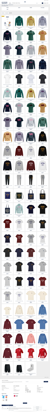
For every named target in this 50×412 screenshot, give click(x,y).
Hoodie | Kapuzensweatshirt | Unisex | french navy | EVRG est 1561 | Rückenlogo (7, 113)
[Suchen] (42, 3)
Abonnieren (46, 381)
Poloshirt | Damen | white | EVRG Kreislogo (31, 84)
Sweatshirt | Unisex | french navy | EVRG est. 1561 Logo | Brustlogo (31, 70)
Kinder (7, 7)
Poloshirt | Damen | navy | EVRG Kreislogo (42, 84)
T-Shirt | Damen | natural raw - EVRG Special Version (42, 301)
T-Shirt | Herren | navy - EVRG (31, 214)
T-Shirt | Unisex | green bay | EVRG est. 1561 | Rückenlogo (31, 113)
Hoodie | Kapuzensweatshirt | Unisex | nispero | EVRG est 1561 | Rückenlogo (31, 99)
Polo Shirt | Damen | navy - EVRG (31, 272)
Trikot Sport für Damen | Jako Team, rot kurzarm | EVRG (31, 359)
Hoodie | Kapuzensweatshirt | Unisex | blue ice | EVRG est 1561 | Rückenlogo (7, 99)
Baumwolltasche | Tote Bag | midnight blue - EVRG (30, 200)
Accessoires (42, 7)
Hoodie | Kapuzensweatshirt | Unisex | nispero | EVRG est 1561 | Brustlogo (31, 27)
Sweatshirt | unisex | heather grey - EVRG (19, 171)
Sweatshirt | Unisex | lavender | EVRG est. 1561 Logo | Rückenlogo (19, 142)
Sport (7, 9)
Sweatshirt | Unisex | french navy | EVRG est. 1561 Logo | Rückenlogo (31, 142)
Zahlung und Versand (4, 387)
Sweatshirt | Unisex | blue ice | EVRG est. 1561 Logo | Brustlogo (30, 56)
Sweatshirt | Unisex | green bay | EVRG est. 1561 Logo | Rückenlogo (42, 128)
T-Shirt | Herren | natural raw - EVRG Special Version (31, 301)
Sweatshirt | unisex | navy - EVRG (7, 171)
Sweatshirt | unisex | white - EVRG (42, 171)
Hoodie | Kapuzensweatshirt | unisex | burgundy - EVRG (19, 157)
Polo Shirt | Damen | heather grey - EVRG (43, 272)
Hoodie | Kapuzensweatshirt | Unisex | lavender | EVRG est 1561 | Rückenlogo (42, 99)
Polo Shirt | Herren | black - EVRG (7, 257)
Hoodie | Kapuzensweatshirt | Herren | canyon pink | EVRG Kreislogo (30, 344)
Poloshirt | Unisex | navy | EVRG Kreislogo (19, 84)
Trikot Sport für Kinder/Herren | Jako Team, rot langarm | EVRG (42, 359)
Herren (31, 7)
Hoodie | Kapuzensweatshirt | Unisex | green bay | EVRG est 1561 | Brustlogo (19, 27)
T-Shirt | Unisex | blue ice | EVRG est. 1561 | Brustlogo (19, 41)
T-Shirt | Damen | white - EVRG (43, 243)
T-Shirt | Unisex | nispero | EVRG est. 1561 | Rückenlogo (42, 113)
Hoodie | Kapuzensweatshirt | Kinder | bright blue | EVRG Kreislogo (42, 344)
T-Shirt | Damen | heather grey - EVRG (31, 243)
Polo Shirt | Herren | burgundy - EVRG (31, 257)
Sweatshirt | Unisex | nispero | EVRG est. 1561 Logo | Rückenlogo (7, 142)
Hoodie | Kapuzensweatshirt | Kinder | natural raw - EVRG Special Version (30, 316)
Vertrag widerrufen (7, 405)
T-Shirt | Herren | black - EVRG (42, 214)
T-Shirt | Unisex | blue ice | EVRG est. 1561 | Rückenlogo (19, 113)
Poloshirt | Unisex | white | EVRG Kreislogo (7, 84)
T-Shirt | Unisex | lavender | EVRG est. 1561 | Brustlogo (7, 56)
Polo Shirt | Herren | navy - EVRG (19, 257)
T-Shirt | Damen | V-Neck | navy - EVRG (31, 286)
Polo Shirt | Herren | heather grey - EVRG (7, 272)
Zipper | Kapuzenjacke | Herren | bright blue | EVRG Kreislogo (42, 316)
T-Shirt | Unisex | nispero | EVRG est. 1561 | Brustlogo (42, 41)
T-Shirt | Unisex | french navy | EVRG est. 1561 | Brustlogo (19, 56)
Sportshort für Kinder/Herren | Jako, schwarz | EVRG (7, 373)
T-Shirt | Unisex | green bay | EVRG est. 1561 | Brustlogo (31, 41)
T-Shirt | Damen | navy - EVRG (7, 243)
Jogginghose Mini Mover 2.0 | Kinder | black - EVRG (30, 186)
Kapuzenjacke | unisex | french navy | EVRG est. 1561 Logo (42, 70)
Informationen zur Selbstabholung (5, 388)
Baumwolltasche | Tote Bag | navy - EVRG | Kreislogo (7, 215)
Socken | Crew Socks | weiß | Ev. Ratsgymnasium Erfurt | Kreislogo (31, 373)
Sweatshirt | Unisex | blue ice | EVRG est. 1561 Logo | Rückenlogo (30, 128)
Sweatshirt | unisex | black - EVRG (42, 156)
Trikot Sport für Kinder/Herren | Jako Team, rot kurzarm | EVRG (19, 359)
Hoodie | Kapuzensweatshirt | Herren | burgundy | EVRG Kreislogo (19, 344)
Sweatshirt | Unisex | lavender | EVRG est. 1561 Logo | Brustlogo (19, 70)
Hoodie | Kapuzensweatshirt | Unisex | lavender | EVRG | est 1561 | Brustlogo (42, 27)
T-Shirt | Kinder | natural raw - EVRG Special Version (7, 316)
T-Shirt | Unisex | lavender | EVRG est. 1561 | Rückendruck (7, 128)
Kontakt (47, 0)
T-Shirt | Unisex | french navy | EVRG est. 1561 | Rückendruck (19, 128)
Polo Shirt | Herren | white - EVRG (42, 257)
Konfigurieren (37, 408)
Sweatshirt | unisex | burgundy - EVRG (31, 171)
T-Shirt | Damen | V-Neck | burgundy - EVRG (42, 286)
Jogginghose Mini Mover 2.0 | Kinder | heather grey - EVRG (42, 186)
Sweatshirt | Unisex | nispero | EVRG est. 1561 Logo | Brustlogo (42, 56)
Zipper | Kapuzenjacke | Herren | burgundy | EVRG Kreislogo (7, 330)
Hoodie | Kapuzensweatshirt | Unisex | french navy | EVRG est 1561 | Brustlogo (7, 41)
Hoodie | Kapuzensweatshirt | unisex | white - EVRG (30, 157)
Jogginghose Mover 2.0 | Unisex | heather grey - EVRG (19, 186)
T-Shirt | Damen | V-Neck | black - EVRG (19, 286)
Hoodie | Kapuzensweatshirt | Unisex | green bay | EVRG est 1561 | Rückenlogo (19, 99)
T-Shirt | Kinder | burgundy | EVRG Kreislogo (7, 344)
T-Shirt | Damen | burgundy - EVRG (19, 243)
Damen (19, 7)
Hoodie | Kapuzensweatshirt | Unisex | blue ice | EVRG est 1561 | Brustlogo (19, 215)
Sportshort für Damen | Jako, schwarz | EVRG (19, 373)
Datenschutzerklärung (12, 381)
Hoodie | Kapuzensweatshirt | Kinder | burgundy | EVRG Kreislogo (7, 359)
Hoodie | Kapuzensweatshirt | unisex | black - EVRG (42, 142)
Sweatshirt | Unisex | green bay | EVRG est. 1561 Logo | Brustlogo (7, 70)
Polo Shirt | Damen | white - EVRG (7, 286)
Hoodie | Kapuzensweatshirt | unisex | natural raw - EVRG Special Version (19, 316)
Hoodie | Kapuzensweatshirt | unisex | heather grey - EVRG (7, 157)
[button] (46, 3)
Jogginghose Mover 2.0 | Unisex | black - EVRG (7, 185)
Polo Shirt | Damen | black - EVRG (19, 272)
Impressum (45, 0)
